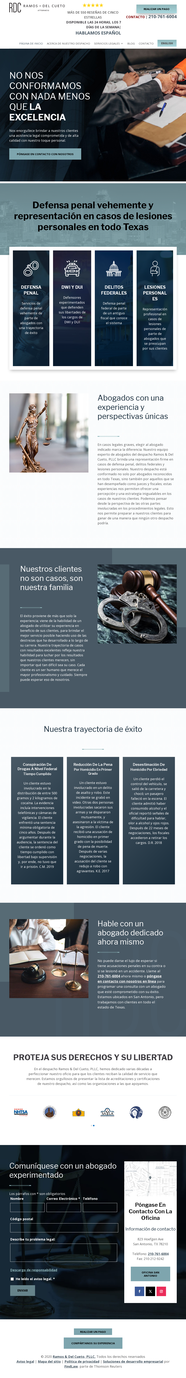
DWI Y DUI (72, 287)
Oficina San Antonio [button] (150, 1273)
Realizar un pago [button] (156, 9)
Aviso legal (25, 1361)
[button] (182, 1351)
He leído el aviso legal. (35, 1279)
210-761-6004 (162, 16)
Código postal (21, 1219)
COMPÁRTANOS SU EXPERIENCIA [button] (93, 1343)
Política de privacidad (81, 1361)
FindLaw (71, 1366)
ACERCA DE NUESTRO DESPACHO (68, 43)
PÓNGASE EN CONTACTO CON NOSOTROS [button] (45, 154)
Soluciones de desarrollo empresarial (133, 1361)
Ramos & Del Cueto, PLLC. (74, 1356)
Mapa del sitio (49, 1361)
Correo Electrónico (63, 1198)
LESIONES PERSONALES (155, 293)
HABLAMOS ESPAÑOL (98, 33)
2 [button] (93, 1125)
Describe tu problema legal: (32, 1239)
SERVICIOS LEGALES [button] (107, 43)
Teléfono (90, 1198)
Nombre (17, 1198)
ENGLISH (167, 43)
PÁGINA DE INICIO (31, 43)
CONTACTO (146, 43)
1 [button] (91, 1125)
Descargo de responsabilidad (33, 1270)
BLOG (131, 43)
